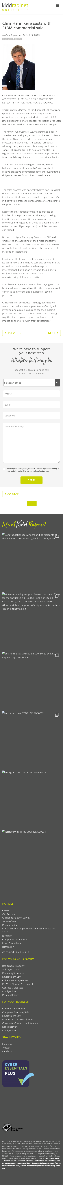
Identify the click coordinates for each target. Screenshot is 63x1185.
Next (52, 333)
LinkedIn (7, 1043)
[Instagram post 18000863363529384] (31, 859)
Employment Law (11, 976)
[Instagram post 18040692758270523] (31, 799)
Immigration (9, 991)
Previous (14, 333)
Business (7, 39)
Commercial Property (14, 1008)
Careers (6, 910)
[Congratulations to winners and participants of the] (31, 562)
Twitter (6, 1047)
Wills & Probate (10, 969)
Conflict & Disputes (12, 987)
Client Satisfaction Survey (16, 917)
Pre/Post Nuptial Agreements (18, 983)
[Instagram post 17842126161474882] (31, 740)
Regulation (8, 946)
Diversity (7, 935)
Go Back (13, 494)
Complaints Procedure (14, 939)
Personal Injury (10, 994)
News (18, 39)
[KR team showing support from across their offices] (31, 621)
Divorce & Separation (13, 973)
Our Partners (9, 913)
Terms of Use (9, 921)
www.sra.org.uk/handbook (31, 1158)
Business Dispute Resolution (17, 1019)
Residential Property (13, 965)
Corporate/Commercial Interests (20, 1023)
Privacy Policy (9, 924)
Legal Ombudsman (12, 943)
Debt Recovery (10, 1026)
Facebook (7, 1051)
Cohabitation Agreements (16, 980)
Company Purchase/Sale (15, 1012)
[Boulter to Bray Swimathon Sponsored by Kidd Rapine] (31, 681)
